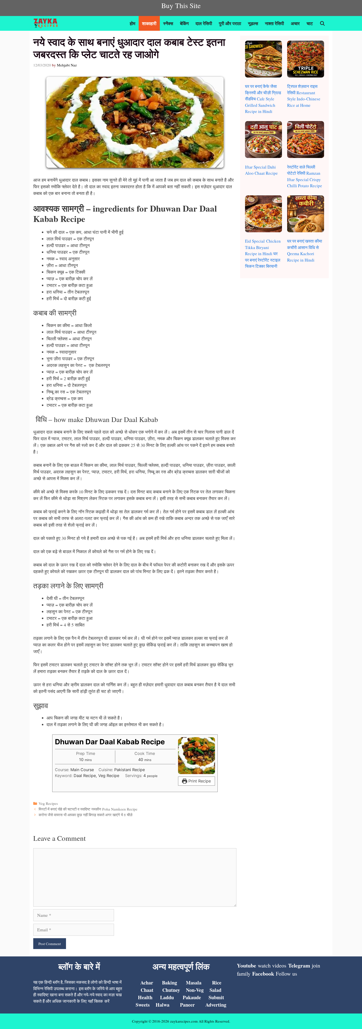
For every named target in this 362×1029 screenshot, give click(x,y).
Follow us (286, 973)
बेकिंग (184, 23)
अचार (295, 23)
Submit (216, 997)
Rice (216, 982)
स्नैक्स (168, 23)
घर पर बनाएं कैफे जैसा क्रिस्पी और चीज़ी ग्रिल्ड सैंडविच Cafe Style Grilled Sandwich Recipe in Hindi (263, 98)
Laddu (167, 997)
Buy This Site (181, 5)
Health (145, 997)
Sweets (143, 1004)
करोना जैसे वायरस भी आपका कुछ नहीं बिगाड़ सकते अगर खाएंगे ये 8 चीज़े (85, 814)
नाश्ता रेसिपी (274, 23)
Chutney (171, 990)
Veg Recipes (48, 803)
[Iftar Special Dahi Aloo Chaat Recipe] (263, 140)
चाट (310, 23)
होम (132, 23)
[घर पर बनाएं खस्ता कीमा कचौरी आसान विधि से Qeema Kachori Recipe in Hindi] (305, 214)
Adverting (215, 1004)
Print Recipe (199, 781)
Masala (193, 982)
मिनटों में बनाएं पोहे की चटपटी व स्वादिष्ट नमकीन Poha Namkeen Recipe (88, 809)
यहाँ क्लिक (95, 1001)
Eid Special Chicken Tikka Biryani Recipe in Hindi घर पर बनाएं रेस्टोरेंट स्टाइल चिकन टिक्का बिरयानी (263, 253)
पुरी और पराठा (230, 23)
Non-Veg (195, 990)
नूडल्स (253, 23)
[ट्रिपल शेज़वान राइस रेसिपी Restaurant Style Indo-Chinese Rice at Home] (305, 60)
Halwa (162, 1004)
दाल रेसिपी (204, 23)
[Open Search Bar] (322, 23)
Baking (169, 982)
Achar (146, 982)
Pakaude (192, 997)
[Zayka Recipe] (47, 23)
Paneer (187, 1004)
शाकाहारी (149, 23)
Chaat (147, 990)
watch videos (272, 965)
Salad (215, 990)
